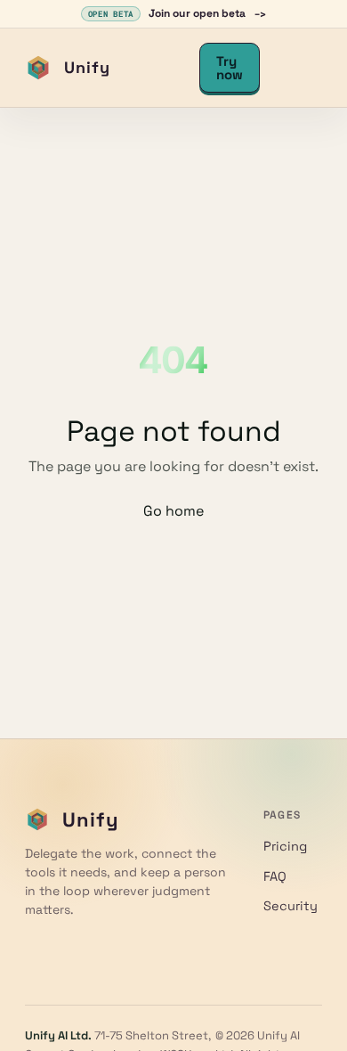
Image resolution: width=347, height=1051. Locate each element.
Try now (229, 68)
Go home (173, 510)
